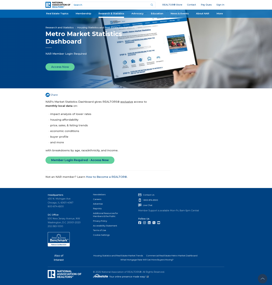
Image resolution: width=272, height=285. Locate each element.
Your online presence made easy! (129, 276)
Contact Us (148, 195)
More (220, 13)
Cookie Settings (101, 235)
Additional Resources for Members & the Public (105, 215)
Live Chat (147, 205)
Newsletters (99, 194)
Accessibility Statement (105, 225)
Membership (83, 13)
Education (157, 13)
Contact (191, 4)
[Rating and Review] (59, 245)
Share (54, 94)
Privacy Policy (100, 221)
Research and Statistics (59, 27)
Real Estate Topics (57, 13)
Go (152, 5)
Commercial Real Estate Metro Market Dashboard (171, 255)
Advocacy (137, 13)
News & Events (180, 13)
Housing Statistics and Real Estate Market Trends (107, 27)
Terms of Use (99, 230)
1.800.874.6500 (150, 200)
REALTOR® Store (172, 4)
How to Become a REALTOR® (106, 176)
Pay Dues (206, 4)
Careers (97, 199)
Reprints (97, 208)
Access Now (60, 67)
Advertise (98, 203)
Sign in (220, 4)
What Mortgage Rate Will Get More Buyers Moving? (146, 259)
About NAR (202, 13)
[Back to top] (262, 278)
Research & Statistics (111, 13)
